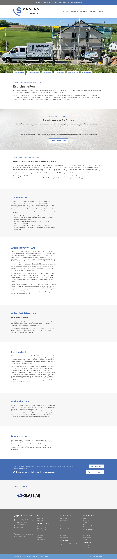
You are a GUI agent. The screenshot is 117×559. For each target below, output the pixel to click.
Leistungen (74, 11)
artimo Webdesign (99, 556)
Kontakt (100, 11)
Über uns (93, 11)
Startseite (66, 11)
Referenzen (84, 11)
